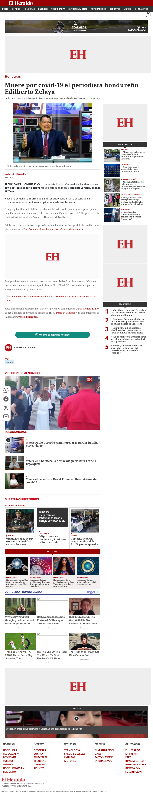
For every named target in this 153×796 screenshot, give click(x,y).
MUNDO (8, 764)
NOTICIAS (9, 744)
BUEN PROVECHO (135, 764)
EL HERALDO (132, 750)
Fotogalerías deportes (131, 194)
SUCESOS (8, 761)
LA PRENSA (131, 753)
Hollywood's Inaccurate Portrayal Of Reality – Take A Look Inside (51, 620)
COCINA (38, 753)
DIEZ (128, 757)
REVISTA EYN (132, 768)
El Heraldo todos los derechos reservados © (22, 784)
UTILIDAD (70, 744)
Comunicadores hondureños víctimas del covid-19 (56, 229)
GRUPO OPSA (133, 744)
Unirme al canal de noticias (54, 335)
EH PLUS (100, 744)
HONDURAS (10, 750)
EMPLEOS (69, 757)
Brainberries (52, 628)
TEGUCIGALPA (11, 753)
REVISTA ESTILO (134, 761)
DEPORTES (40, 750)
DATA (98, 753)
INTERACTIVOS (103, 761)
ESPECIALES (40, 757)
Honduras (44, 512)
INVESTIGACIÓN (104, 750)
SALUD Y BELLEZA (74, 753)
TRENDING (40, 761)
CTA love (20, 628)
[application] (52, 403)
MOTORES (70, 761)
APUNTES (39, 768)
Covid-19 (9, 362)
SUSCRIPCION (133, 771)
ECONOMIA (9, 757)
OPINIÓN (39, 764)
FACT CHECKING (104, 757)
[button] (6, 390)
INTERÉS (39, 744)
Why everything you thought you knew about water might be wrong (19, 620)
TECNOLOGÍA (72, 750)
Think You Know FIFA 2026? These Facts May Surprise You (19, 655)
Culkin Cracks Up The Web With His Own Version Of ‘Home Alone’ (83, 620)
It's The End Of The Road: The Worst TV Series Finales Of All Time (52, 655)
